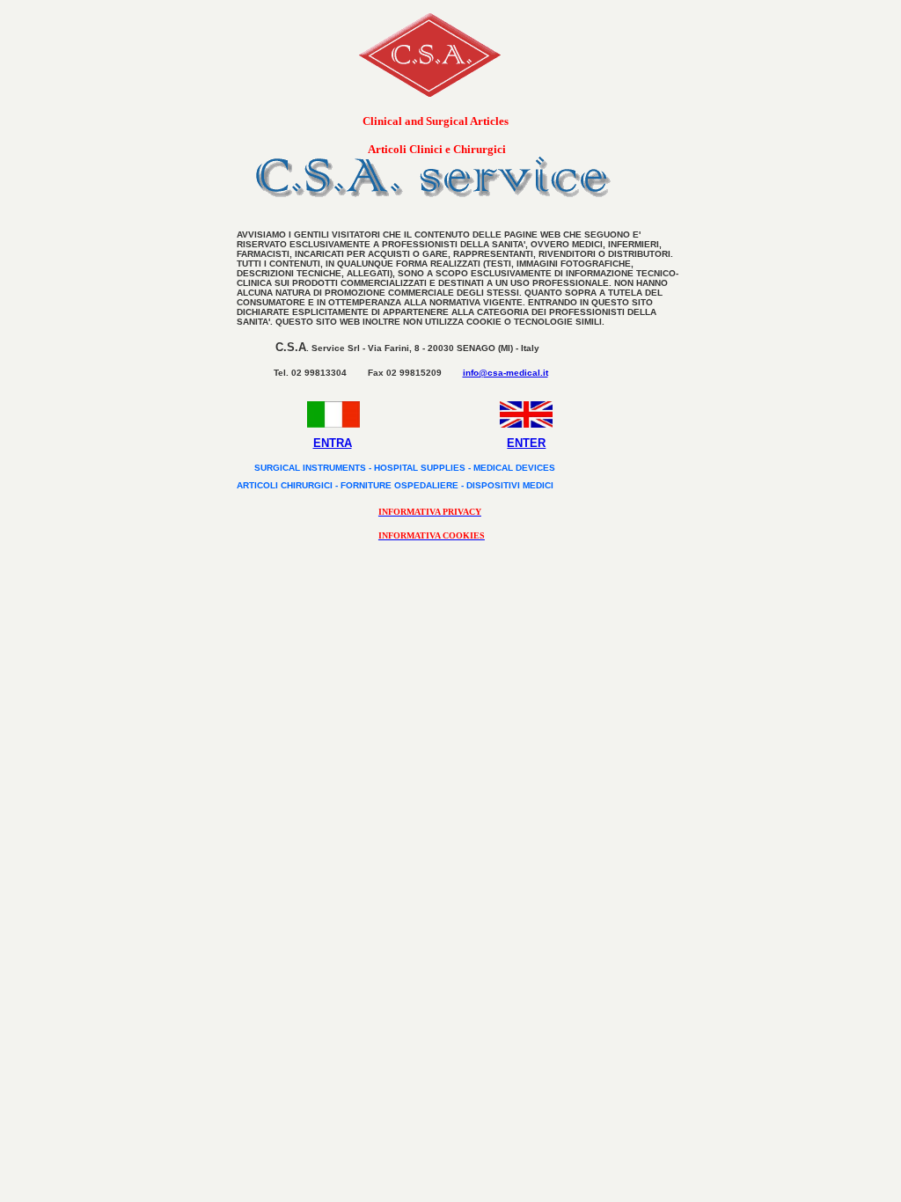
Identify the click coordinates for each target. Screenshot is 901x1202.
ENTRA (332, 443)
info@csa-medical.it (505, 372)
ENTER (526, 443)
